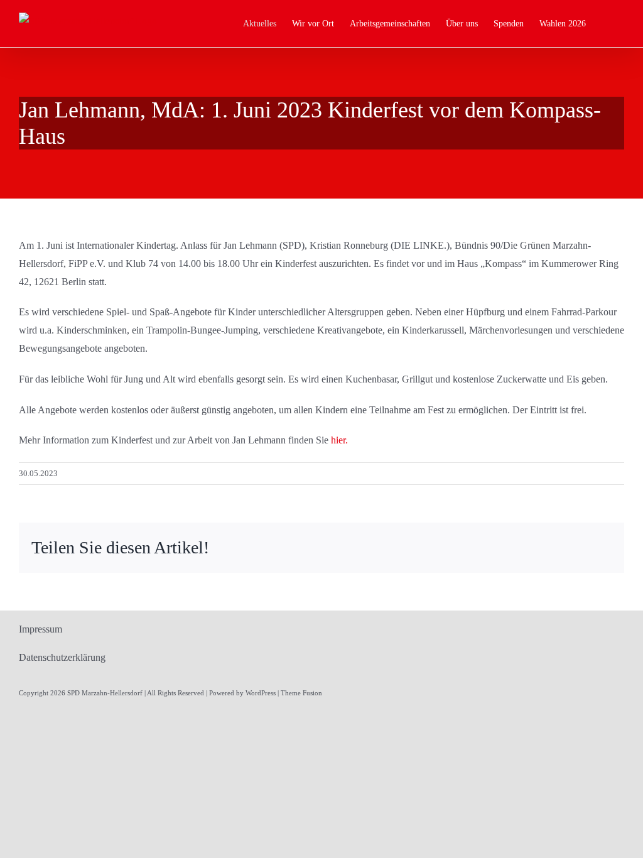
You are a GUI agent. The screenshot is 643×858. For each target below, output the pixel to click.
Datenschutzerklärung (62, 657)
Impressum (40, 629)
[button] (605, 23)
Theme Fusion (301, 693)
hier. (339, 440)
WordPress (261, 693)
